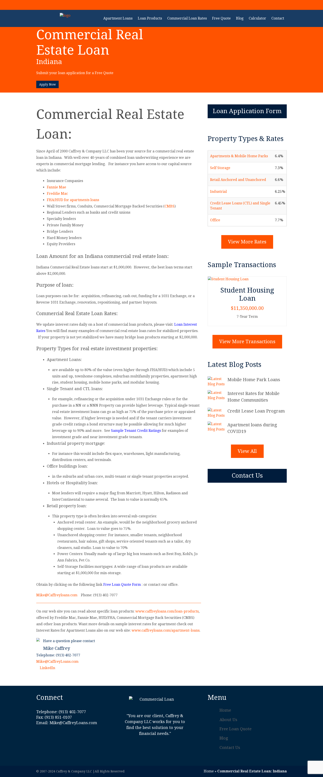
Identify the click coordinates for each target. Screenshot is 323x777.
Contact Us (247, 475)
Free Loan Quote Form (122, 584)
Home (225, 710)
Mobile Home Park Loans (253, 379)
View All (247, 451)
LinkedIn (47, 668)
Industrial (218, 191)
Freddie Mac (57, 193)
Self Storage (220, 168)
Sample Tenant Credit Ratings (136, 431)
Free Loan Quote (236, 729)
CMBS (169, 206)
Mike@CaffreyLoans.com (57, 661)
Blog (224, 738)
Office (215, 220)
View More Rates (247, 242)
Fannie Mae (56, 187)
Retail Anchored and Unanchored (238, 180)
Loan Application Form (247, 111)
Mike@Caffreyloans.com (56, 595)
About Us (228, 719)
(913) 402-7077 (264, 5)
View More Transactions (247, 341)
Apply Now (47, 84)
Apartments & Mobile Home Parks (239, 156)
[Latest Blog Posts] (217, 381)
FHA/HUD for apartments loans (73, 200)
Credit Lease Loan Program (256, 411)
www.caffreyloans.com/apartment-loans (166, 630)
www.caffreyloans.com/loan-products (167, 611)
